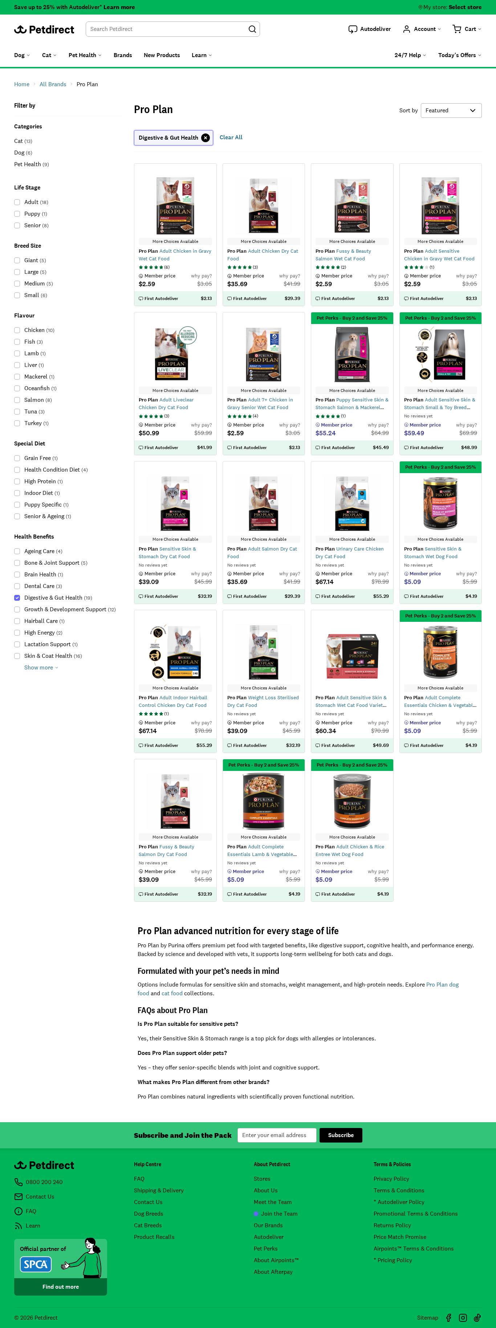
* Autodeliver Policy (399, 1202)
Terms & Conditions (399, 1190)
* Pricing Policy (393, 1260)
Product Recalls (154, 1237)
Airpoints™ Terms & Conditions (414, 1248)
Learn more (119, 7)
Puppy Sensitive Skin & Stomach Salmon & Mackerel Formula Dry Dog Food (352, 407)
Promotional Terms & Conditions (416, 1213)
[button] (370, 29)
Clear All (231, 137)
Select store (465, 7)
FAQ (139, 1179)
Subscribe (341, 1135)
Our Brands (268, 1225)
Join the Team (279, 1213)
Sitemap (427, 1317)
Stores (262, 1179)
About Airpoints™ (276, 1260)
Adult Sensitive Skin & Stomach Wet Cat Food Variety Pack (351, 705)
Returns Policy (392, 1225)
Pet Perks (266, 1248)
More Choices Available (175, 241)
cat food (172, 993)
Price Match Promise (400, 1237)
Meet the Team (273, 1202)
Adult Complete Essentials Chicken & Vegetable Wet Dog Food (439, 705)
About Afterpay (273, 1272)
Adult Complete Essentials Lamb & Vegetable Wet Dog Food (260, 854)
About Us (266, 1190)
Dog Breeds (148, 1213)
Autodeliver (269, 1237)
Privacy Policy (391, 1179)
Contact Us (148, 1202)
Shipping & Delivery (159, 1190)
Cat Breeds (148, 1225)
